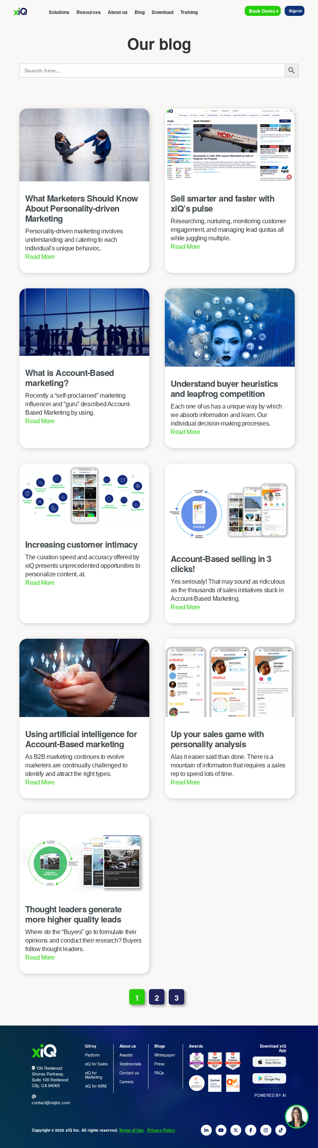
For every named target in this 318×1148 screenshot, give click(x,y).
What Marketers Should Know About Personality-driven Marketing (81, 208)
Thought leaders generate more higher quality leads (73, 914)
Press (159, 1064)
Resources (88, 12)
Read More (40, 256)
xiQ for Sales (96, 1064)
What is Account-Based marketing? (69, 377)
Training (189, 12)
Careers (126, 1081)
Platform (92, 1055)
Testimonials (130, 1064)
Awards (126, 1055)
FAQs (159, 1073)
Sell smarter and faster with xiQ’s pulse (222, 203)
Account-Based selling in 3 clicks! (221, 563)
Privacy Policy (161, 1130)
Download (162, 12)
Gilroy (91, 1046)
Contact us (129, 1073)
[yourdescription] (206, 1132)
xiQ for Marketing (93, 1075)
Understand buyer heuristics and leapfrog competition (224, 388)
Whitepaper (164, 1055)
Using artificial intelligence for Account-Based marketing (81, 739)
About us (118, 12)
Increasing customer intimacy (81, 544)
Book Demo (262, 10)
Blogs (159, 1046)
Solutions (59, 12)
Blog (140, 12)
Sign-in (295, 11)
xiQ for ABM (95, 1086)
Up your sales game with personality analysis (217, 739)
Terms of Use (131, 1130)
